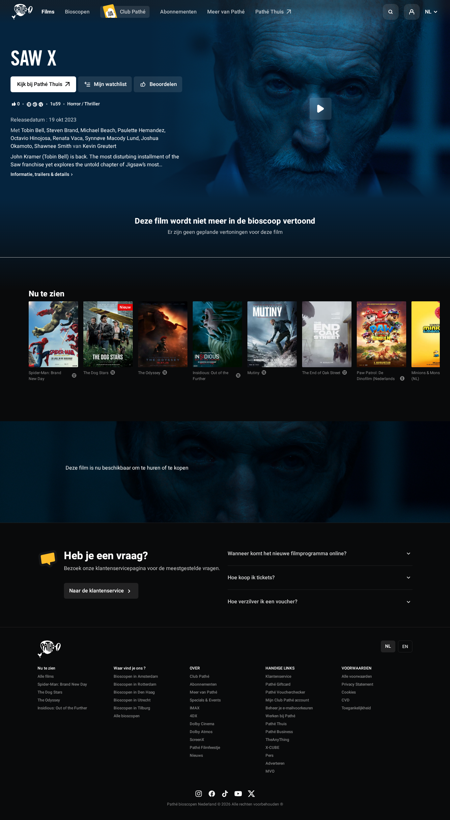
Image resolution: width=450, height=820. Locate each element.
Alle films (46, 676)
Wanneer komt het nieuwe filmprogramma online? (287, 553)
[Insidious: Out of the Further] (217, 334)
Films (48, 12)
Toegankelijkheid (356, 708)
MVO (270, 771)
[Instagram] (199, 794)
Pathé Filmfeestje (205, 748)
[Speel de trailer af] (320, 109)
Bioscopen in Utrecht (132, 700)
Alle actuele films (396, 293)
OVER (195, 668)
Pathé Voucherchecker (285, 692)
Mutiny (253, 373)
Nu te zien (46, 668)
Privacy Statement (357, 684)
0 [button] (18, 104)
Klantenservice (278, 676)
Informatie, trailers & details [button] (40, 174)
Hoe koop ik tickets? (251, 578)
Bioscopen (77, 12)
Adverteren (275, 763)
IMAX (195, 708)
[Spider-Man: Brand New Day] (53, 334)
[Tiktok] (225, 794)
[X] (251, 794)
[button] (391, 12)
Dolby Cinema (202, 724)
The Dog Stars (95, 373)
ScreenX (197, 740)
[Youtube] (238, 794)
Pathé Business (279, 732)
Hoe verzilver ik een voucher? (262, 602)
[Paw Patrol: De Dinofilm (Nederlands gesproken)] (381, 334)
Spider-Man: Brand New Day (45, 376)
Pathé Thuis (270, 12)
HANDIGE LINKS (280, 668)
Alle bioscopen (127, 716)
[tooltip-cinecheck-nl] (29, 104)
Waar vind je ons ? (130, 668)
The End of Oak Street (321, 373)
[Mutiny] (272, 334)
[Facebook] (212, 794)
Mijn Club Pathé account (287, 700)
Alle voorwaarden (357, 676)
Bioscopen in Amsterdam (136, 676)
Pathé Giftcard (278, 684)
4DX (193, 716)
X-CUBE (272, 748)
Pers (269, 755)
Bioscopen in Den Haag (134, 692)
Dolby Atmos (201, 732)
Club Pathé (133, 12)
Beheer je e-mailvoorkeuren (289, 708)
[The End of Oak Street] (327, 334)
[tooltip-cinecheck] (35, 104)
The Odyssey (149, 373)
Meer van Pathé (226, 12)
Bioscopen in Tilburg (132, 708)
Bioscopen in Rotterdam (135, 684)
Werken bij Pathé (280, 716)
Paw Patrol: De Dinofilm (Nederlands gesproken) (376, 379)
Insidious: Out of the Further (210, 376)
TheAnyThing (277, 740)
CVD (346, 700)
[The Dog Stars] (108, 334)
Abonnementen (178, 12)
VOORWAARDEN (357, 668)
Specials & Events (205, 700)
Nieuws (196, 755)
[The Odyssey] (162, 334)
